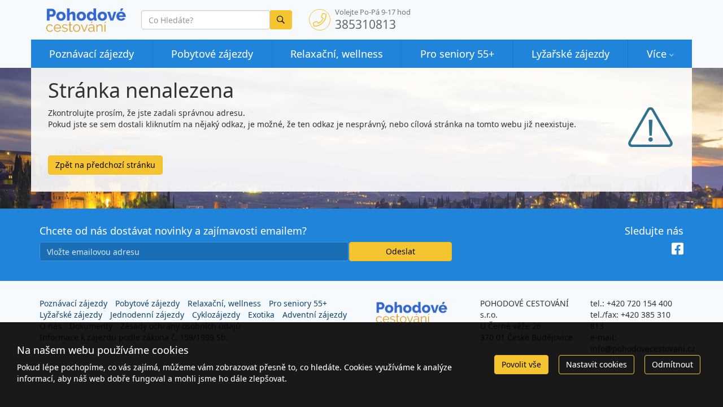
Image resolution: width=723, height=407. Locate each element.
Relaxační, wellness (336, 53)
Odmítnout (672, 364)
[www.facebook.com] (677, 249)
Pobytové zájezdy (212, 53)
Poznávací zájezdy (91, 53)
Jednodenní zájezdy (147, 314)
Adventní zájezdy (314, 314)
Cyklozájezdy (216, 314)
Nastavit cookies (596, 364)
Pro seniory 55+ (457, 53)
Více (657, 53)
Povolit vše (521, 364)
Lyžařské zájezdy (570, 53)
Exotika (261, 314)
